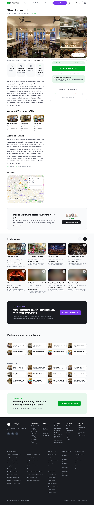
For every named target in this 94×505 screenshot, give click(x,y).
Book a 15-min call (72, 222)
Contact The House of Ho (69, 89)
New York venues (79, 454)
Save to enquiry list (69, 97)
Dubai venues (78, 460)
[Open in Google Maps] (25, 189)
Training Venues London (13, 468)
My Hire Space (75, 3)
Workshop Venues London (33, 480)
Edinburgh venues (52, 463)
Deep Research (61, 3)
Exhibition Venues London (13, 477)
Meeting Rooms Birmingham (65, 474)
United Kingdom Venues (14, 60)
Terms (78, 500)
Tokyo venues (78, 463)
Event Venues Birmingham (65, 470)
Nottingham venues (53, 486)
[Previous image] (9, 118)
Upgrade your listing (81, 432)
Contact (68, 437)
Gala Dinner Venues (12, 474)
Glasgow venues (52, 471)
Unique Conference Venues (14, 457)
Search (48, 3)
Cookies (84, 500)
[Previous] (80, 239)
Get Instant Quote (70, 68)
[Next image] (23, 249)
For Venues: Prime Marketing (58, 433)
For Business (37, 3)
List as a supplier (58, 442)
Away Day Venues (11, 466)
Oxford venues (51, 489)
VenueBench (69, 430)
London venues (52, 454)
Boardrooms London (32, 468)
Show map (33, 13)
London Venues (27, 60)
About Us (68, 426)
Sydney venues (79, 468)
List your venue (58, 440)
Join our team (81, 427)
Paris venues (78, 457)
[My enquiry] (85, 2)
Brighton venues (52, 477)
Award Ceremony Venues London (35, 474)
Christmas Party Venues (33, 457)
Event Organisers (45, 428)
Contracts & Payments (34, 432)
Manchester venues (53, 457)
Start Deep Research (71, 312)
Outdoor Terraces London (13, 483)
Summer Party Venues (12, 460)
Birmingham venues (53, 460)
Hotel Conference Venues (33, 454)
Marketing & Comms (46, 436)
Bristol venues (51, 466)
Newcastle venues (52, 483)
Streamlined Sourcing (34, 428)
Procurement (46, 426)
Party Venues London (32, 460)
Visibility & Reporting (33, 436)
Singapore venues (79, 466)
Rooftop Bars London (32, 463)
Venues (26, 3)
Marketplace (57, 428)
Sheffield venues (52, 492)
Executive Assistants (45, 432)
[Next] (85, 239)
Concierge (57, 430)
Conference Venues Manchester (66, 454)
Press (67, 435)
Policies (68, 439)
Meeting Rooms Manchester (65, 462)
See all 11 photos (79, 55)
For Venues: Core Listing (57, 437)
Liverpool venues (52, 474)
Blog (67, 428)
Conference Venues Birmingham (66, 466)
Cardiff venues (51, 480)
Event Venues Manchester (65, 458)
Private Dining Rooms (12, 463)
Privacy (73, 500)
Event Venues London (12, 471)
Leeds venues (51, 468)
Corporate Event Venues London (35, 471)
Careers (68, 432)
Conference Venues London (14, 454)
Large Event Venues (32, 477)
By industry (34, 439)
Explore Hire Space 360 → (69, 403)
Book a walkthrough (34, 442)
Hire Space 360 (35, 426)
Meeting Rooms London (33, 466)
